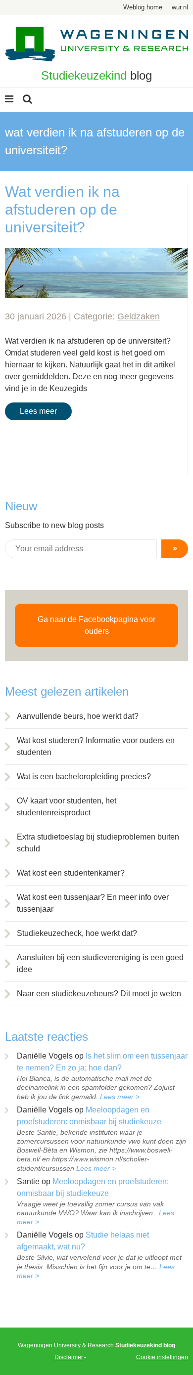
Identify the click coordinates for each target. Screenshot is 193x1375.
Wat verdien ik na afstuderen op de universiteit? (62, 209)
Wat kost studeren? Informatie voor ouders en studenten (96, 746)
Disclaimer (68, 1357)
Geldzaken (138, 316)
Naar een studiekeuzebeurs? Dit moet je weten (99, 993)
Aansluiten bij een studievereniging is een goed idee (100, 963)
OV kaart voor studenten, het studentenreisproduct (66, 807)
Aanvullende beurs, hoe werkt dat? (78, 716)
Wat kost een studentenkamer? (71, 873)
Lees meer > (120, 1097)
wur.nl (180, 7)
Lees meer (38, 411)
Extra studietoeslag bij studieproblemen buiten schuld (98, 843)
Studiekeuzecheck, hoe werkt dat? (77, 933)
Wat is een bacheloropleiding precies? (84, 776)
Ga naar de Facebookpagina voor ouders (96, 625)
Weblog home (142, 7)
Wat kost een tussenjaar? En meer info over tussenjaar (93, 903)
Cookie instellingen (162, 1357)
